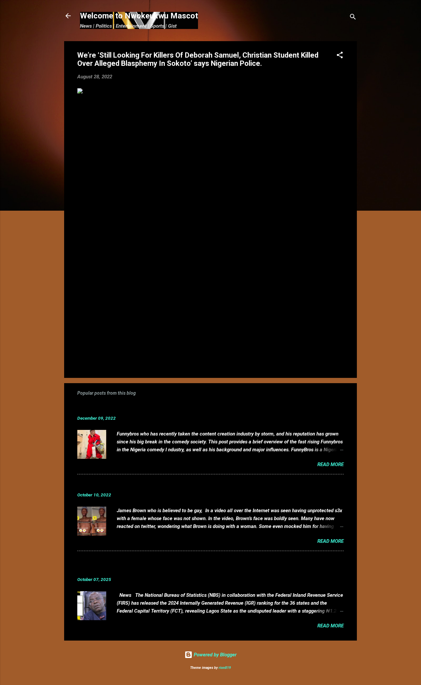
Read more (330, 464)
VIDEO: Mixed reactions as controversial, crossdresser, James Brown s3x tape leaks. (191, 484)
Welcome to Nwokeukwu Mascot (139, 15)
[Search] (353, 18)
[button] (340, 56)
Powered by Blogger (214, 655)
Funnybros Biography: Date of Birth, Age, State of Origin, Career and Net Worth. (184, 408)
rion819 (225, 668)
